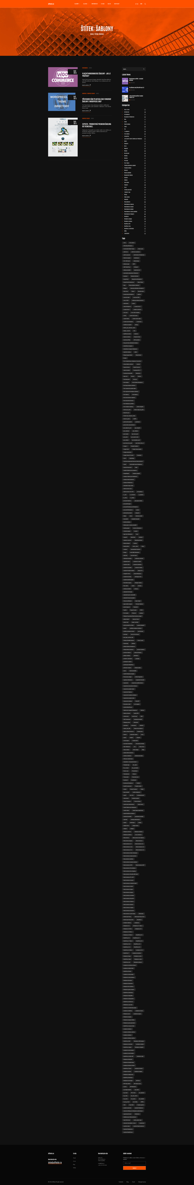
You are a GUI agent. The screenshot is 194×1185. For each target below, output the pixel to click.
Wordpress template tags (129, 1062)
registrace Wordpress (128, 679)
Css (134, 129)
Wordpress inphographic (129, 998)
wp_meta (125, 1095)
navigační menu (127, 573)
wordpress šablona (127, 1029)
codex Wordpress (127, 306)
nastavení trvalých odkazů (129, 570)
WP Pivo (138, 1080)
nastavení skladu (138, 567)
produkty (137, 658)
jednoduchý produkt (128, 512)
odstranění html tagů (128, 591)
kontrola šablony (127, 522)
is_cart (125, 494)
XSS (124, 1104)
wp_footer (137, 1089)
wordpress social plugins (129, 1050)
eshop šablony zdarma (128, 364)
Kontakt (116, 4)
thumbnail (126, 780)
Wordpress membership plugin (130, 1007)
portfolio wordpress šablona (135, 628)
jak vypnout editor (138, 500)
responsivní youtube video (129, 698)
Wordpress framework (128, 983)
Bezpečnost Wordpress (137, 279)
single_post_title (127, 728)
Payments (136, 607)
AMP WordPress (127, 267)
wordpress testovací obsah (129, 1065)
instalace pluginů (136, 473)
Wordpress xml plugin (128, 1080)
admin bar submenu (135, 251)
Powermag (126, 643)
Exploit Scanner (136, 367)
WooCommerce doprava (134, 204)
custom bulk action (133, 315)
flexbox (139, 376)
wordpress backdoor (137, 953)
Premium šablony (134, 167)
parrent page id (127, 607)
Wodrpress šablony (127, 834)
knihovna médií (139, 516)
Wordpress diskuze (138, 962)
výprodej (125, 819)
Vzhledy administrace (135, 819)
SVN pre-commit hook (128, 758)
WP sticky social (137, 1083)
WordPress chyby (127, 959)
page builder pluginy (128, 604)
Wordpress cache (137, 956)
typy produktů (126, 792)
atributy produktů (127, 270)
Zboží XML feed (127, 1120)
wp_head (125, 1092)
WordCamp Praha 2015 (128, 919)
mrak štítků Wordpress (134, 552)
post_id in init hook (135, 634)
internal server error (128, 488)
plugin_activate (135, 622)
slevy (142, 734)
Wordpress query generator (129, 1022)
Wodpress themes (127, 831)
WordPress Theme (127, 1068)
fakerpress (138, 373)
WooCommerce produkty (129, 895)
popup (125, 628)
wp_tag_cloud (126, 1101)
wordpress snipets (140, 1044)
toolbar (125, 789)
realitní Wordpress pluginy (129, 673)
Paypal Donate (133, 610)
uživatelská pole (140, 795)
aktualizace (136, 257)
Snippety (135, 184)
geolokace (137, 421)
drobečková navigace (128, 346)
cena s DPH (126, 300)
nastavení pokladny (137, 564)
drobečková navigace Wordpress (130, 349)
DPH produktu (137, 339)
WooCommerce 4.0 (140, 849)
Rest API (137, 701)
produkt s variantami (128, 658)
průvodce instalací (127, 667)
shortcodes (133, 725)
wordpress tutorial (127, 1071)
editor (136, 352)
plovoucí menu (136, 619)
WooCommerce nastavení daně (130, 883)
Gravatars (139, 455)
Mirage (125, 552)
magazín (125, 537)
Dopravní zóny (137, 336)
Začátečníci (134, 233)
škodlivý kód (139, 731)
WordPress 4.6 (127, 937)
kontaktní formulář (135, 519)
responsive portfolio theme (137, 682)
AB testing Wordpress (128, 245)
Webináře (134, 199)
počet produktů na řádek (129, 625)
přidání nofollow (127, 655)
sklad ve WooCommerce (129, 731)
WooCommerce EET (140, 865)
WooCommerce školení (128, 904)
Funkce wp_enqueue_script (129, 415)
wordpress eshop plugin (128, 974)
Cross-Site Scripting (135, 312)
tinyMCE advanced (127, 786)
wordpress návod (139, 1010)
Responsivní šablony (134, 175)
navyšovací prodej (127, 576)
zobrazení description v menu (130, 1123)
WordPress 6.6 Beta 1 (128, 950)
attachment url (137, 270)
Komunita (134, 143)
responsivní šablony (128, 692)
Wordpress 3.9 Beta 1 (128, 931)
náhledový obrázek (139, 558)
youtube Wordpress (139, 1107)
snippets (138, 737)
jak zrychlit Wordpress (128, 509)
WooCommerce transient (129, 910)
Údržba (134, 194)
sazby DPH (136, 713)
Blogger (125, 288)
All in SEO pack (127, 261)
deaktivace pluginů (127, 324)
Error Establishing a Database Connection (132, 361)
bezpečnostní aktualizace (129, 282)
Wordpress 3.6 (127, 925)
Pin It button (126, 613)
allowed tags (136, 261)
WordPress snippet (127, 1047)
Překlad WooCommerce (128, 649)
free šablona (126, 394)
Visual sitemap (137, 801)
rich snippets (137, 704)
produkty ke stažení (127, 661)
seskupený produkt (138, 719)
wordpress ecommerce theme (130, 965)
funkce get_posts (127, 409)
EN (141, 4)
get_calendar (126, 431)
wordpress (137, 922)
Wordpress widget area (128, 1074)
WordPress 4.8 (139, 941)
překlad (133, 643)
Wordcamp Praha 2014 (139, 916)
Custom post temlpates (128, 321)
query (125, 670)
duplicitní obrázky (127, 352)
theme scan (126, 771)
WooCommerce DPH (128, 865)
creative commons (137, 309)
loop (137, 534)
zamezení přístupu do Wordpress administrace (133, 1111)
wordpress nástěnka (128, 1010)
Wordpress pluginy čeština (129, 1019)
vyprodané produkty (139, 816)
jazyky (137, 509)
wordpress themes (139, 1068)
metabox (125, 549)
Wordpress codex (138, 959)
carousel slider (127, 297)
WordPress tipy (134, 226)
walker (125, 822)
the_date (135, 764)
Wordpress (84, 93)
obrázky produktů (127, 588)
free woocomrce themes (128, 400)
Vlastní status (126, 810)
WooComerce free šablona (138, 837)
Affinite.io (51, 4)
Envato (125, 358)
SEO (142, 716)
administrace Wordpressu (139, 254)
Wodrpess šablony (138, 831)
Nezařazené (134, 153)
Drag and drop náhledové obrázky (131, 342)
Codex (134, 126)
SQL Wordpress (127, 746)
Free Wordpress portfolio (129, 403)
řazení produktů (133, 670)
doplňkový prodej (127, 333)
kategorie (137, 512)
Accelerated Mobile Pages (129, 248)
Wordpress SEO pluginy (139, 1041)
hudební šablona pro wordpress (130, 470)
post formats (140, 631)
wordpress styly (140, 1056)
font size (135, 379)
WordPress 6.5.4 (127, 947)
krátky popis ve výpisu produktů (130, 525)
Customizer (139, 321)
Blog (109, 4)
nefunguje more (138, 576)
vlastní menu (140, 804)
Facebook (121, 1182)
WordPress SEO (134, 223)
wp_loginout (141, 1092)
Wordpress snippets (139, 1047)
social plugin (126, 740)
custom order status (137, 318)
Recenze (134, 170)
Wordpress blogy (127, 956)
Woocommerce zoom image (129, 913)
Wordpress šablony (91, 93)
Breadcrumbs (141, 291)
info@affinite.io (55, 1162)
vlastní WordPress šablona (129, 813)
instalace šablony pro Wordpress (130, 476)
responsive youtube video (129, 689)
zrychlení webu (127, 1126)
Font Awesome (127, 379)
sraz (135, 746)
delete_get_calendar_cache (129, 327)
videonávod (126, 798)
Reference (95, 4)
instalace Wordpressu (128, 482)
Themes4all (126, 777)
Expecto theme (127, 367)
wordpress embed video (128, 968)
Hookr (125, 464)
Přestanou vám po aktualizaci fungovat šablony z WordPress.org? (96, 100)
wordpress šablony (127, 1035)
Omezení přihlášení (128, 601)
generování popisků (128, 421)
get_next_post (135, 434)
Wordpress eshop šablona (129, 977)
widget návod (135, 825)
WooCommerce (139, 840)
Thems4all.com (135, 777)
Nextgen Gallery (138, 582)
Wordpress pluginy (135, 218)
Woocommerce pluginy (128, 892)
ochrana (136, 588)
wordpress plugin (137, 1013)
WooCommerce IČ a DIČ (129, 877)
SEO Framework (127, 719)
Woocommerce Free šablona (129, 868)
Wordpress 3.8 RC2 (128, 928)
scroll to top (134, 716)
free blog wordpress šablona (129, 385)
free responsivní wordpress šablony (131, 391)
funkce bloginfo (140, 406)
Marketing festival (138, 540)
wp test (125, 1086)
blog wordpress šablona (134, 285)
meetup (135, 543)
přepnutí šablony (137, 652)
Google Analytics (134, 446)
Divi (134, 330)
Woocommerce (85, 68)
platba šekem (126, 619)
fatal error (125, 376)
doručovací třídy (127, 339)
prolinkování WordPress (128, 664)
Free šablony (134, 133)
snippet (131, 737)
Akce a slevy (134, 109)
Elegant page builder (128, 355)
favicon (132, 376)
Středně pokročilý (134, 189)
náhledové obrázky (127, 558)
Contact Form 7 (138, 306)
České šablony (134, 124)
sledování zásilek (133, 734)
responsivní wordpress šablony (130, 695)
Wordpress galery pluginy (129, 989)
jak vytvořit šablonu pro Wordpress (131, 506)
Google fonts (126, 449)
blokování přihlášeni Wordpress (137, 288)
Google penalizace (127, 452)
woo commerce (138, 834)
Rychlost (134, 177)
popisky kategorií (140, 625)
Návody (134, 150)
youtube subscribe (127, 1107)
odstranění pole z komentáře (129, 594)
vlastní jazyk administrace (129, 804)
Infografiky (134, 136)
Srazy (134, 187)
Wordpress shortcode (128, 1044)
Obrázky (134, 158)
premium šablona (140, 649)
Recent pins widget (127, 676)
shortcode (126, 725)
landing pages (126, 528)
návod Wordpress (137, 573)
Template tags (134, 192)
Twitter (142, 789)
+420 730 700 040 (102, 1165)
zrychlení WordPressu (128, 1132)
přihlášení (136, 655)
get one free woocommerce (129, 424)
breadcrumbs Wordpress (129, 294)
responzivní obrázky (128, 701)
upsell (125, 795)
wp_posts (125, 1098)
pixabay (141, 613)
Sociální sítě (135, 740)
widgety (132, 828)
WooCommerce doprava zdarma (130, 862)
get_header (126, 434)
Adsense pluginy (127, 257)
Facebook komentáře (128, 373)
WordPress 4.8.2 (127, 944)
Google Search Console (128, 455)
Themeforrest (126, 774)
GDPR (134, 418)
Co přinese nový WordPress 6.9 (136, 87)
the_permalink (135, 767)
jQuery (134, 141)
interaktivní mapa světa (128, 485)
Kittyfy (125, 516)
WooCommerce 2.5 (127, 843)
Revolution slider (127, 704)
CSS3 (125, 315)
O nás (102, 4)
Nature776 (140, 570)
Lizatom (135, 531)
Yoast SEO (131, 1104)
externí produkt (127, 370)
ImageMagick (126, 473)
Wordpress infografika (128, 995)
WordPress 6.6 (137, 947)
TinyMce (138, 783)
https (136, 467)
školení (125, 734)
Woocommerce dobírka (128, 859)
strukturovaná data (139, 755)
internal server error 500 (128, 491)
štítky (143, 749)
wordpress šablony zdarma (129, 1038)
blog (124, 285)
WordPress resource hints (129, 1026)
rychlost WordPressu (128, 707)
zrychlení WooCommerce (139, 1126)
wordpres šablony (127, 922)
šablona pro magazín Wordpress (130, 710)
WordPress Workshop (128, 1077)
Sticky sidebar (126, 749)
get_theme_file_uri (140, 443)
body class (126, 291)
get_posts (126, 437)
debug (136, 324)
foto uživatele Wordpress (137, 382)
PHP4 (141, 610)
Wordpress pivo (127, 1013)
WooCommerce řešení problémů (134, 211)
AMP (134, 264)
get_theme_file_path (128, 443)
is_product (141, 494)
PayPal (125, 610)
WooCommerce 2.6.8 (128, 846)
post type (125, 634)
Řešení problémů (134, 172)
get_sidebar (126, 440)
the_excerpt (126, 767)
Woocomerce (126, 837)
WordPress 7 (126, 953)
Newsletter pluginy (127, 582)
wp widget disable (127, 1089)
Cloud (85, 4)
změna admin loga (137, 1120)
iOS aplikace (139, 491)
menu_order (135, 546)
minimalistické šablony (135, 549)
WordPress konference (128, 1001)
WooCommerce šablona (129, 901)
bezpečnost (126, 279)
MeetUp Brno (126, 546)
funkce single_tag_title (139, 409)
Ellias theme (138, 355)
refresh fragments (138, 676)
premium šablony (127, 652)
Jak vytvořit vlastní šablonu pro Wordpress (134, 138)
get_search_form (134, 437)
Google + (125, 446)
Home (92, 34)
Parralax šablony (139, 604)
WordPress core (127, 962)
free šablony (135, 394)
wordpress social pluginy (129, 1053)
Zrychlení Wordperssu (128, 1129)
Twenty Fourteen (133, 789)
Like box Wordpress (137, 528)
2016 (125, 242)
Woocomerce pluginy (128, 840)
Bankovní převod (134, 276)
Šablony (134, 180)
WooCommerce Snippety (134, 214)
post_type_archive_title (128, 637)
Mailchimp (133, 537)
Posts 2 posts (140, 640)
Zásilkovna (137, 1114)
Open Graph (137, 601)
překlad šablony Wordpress (129, 646)
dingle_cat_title (127, 330)
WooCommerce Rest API (129, 898)
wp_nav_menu (134, 1095)
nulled (133, 585)
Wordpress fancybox (128, 980)
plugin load (126, 622)
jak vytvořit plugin (127, 503)
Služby (77, 4)
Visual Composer (127, 801)
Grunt (125, 458)
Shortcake (136, 722)
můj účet (125, 555)
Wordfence (139, 919)
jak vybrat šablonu (127, 500)
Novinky (134, 155)
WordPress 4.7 (136, 937)
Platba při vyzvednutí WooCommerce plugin (133, 616)
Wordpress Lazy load (128, 1004)
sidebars (141, 725)
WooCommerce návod (128, 886)
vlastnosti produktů (127, 816)
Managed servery (142, 1182)
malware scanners (127, 540)
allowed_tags (126, 264)
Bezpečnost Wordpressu (134, 116)
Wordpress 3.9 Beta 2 (128, 934)
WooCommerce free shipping (130, 871)
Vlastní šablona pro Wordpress (130, 807)
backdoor (125, 276)
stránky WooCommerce (128, 752)
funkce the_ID (126, 412)
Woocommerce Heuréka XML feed (131, 874)
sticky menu (141, 746)
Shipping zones (127, 722)
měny (143, 546)
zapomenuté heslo (127, 1114)
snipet (125, 737)
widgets (125, 828)
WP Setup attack (127, 1083)
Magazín (134, 148)
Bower (133, 291)
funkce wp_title (127, 418)
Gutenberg (132, 458)
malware (140, 537)
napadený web (127, 561)
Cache (134, 121)
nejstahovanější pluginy (128, 579)
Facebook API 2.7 (137, 370)
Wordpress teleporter (128, 1059)
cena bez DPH (136, 297)
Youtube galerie (140, 1104)
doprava (136, 333)
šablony (142, 710)
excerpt (138, 364)
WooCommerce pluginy (134, 209)
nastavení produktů (127, 567)
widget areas (126, 825)
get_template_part (136, 440)
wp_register (141, 1098)
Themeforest (134, 771)
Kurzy (134, 146)
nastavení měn (127, 564)
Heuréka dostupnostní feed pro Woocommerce (133, 461)
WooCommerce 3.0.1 (128, 849)
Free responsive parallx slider (130, 388)
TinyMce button (138, 786)
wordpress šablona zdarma (129, 1032)
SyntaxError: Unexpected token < (130, 761)
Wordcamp (141, 913)
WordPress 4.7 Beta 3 (128, 941)
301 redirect (131, 242)
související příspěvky (128, 743)
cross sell (125, 312)
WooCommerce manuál (134, 206)
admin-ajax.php (127, 254)
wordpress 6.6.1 (139, 950)
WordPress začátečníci (134, 228)
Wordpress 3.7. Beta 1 (137, 925)
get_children (135, 431)
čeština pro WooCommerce (137, 300)
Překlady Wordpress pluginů (134, 165)
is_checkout (132, 494)
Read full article (85, 85)
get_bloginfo (137, 427)
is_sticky (132, 497)
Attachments (134, 114)
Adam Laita (140, 248)
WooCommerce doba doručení (130, 856)
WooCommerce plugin (128, 889)
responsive (126, 682)
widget (139, 822)
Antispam (136, 267)
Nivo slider (126, 585)
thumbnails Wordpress (128, 783)
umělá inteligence (136, 792)
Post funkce (134, 163)
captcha (139, 294)
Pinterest (134, 613)
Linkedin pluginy (127, 531)
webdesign (132, 822)
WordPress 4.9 (137, 944)
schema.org (126, 716)
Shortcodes (134, 182)
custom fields (126, 318)
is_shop (125, 497)
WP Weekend (133, 1086)
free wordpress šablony (128, 406)
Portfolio (134, 160)
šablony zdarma (127, 713)
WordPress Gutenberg (128, 992)
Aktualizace (134, 112)
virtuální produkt (135, 798)
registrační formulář (140, 679)
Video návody (134, 197)
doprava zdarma (127, 336)
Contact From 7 (127, 309)
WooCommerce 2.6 (139, 843)
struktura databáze (127, 755)
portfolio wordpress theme (129, 631)
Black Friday (140, 282)
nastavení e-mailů (137, 561)
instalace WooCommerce (129, 479)
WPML (134, 231)
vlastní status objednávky (138, 810)
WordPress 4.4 (139, 934)
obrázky (139, 585)
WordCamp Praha (127, 916)
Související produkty (140, 743)
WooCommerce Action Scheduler (130, 852)
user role (131, 795)
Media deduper (127, 543)
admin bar (126, 251)
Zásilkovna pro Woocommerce (130, 1117)
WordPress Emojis (127, 971)
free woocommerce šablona (129, 397)
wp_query (133, 1098)
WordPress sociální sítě (128, 1056)
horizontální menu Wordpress (136, 464)
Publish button (138, 667)
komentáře (126, 519)
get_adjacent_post (127, 427)
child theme (126, 303)
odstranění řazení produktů (129, 597)
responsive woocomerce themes (130, 686)
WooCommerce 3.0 (140, 846)
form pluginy (126, 382)
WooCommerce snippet (128, 907)
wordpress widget (138, 1071)
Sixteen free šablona (138, 728)
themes (134, 774)
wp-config (135, 1101)
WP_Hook (133, 1092)
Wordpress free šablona (128, 986)
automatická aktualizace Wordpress (131, 273)
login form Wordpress (128, 534)
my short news (134, 555)
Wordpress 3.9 (138, 928)
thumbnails (133, 780)
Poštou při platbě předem (129, 640)
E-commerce (134, 131)
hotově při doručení (127, 467)
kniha (131, 516)
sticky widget (135, 749)
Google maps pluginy (137, 449)
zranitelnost (141, 1123)
